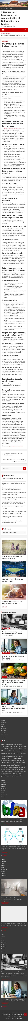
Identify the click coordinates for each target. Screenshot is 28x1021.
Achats (3, 720)
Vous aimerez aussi (9, 612)
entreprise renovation (12, 760)
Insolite (3, 790)
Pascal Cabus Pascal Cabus (15, 660)
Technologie (6, 628)
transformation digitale (6, 773)
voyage (21, 775)
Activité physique (5, 744)
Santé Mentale (19, 769)
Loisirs (4, 677)
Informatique (6, 703)
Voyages (3, 951)
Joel (10, 49)
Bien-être (5, 41)
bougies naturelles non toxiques (12, 128)
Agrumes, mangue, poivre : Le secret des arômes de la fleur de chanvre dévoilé (13, 682)
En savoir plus (5, 823)
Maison (3, 865)
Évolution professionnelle (16, 776)
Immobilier (3, 784)
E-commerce (4, 737)
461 (5, 855)
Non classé (4, 869)
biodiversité (23, 753)
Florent (11, 635)
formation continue (5, 762)
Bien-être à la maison (14, 753)
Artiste (15, 748)
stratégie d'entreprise (13, 771)
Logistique (3, 861)
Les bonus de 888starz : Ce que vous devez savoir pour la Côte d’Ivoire (13, 460)
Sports (2, 940)
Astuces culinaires (22, 748)
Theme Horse (16, 1016)
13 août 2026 (5, 686)
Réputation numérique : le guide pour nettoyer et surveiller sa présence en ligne (13, 708)
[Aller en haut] (25, 1014)
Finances (3, 782)
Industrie (3, 786)
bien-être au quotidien (16, 751)
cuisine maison (10, 754)
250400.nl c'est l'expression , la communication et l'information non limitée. (10, 18)
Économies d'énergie (5, 776)
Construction (4, 734)
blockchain (3, 754)
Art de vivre (10, 748)
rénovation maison (10, 769)
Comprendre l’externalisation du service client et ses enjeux (13, 454)
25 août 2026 (5, 635)
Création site (6, 652)
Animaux (3, 724)
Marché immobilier (12, 767)
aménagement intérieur (9, 746)
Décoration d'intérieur (18, 754)
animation (4, 748)
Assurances (4, 728)
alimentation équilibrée (15, 744)
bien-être (5, 750)
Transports (3, 949)
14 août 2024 (5, 49)
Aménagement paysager (22, 746)
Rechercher (24, 468)
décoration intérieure (6, 756)
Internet (3, 792)
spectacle (4, 771)
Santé (2, 934)
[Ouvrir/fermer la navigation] (3, 30)
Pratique (3, 871)
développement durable (17, 756)
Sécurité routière (23, 771)
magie (5, 767)
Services (3, 938)
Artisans (3, 726)
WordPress (20, 1018)
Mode (17, 767)
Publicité (3, 873)
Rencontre (3, 875)
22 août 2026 (5, 660)
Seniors (3, 936)
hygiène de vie (16, 764)
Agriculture (3, 722)
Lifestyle (3, 859)
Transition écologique (13, 775)
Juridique (3, 796)
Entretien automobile (20, 760)
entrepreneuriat (4, 760)
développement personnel (11, 758)
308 (6, 607)
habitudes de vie (9, 764)
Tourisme (3, 947)
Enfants (3, 780)
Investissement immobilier (13, 765)
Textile (2, 945)
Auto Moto (3, 730)
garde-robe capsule (14, 762)
